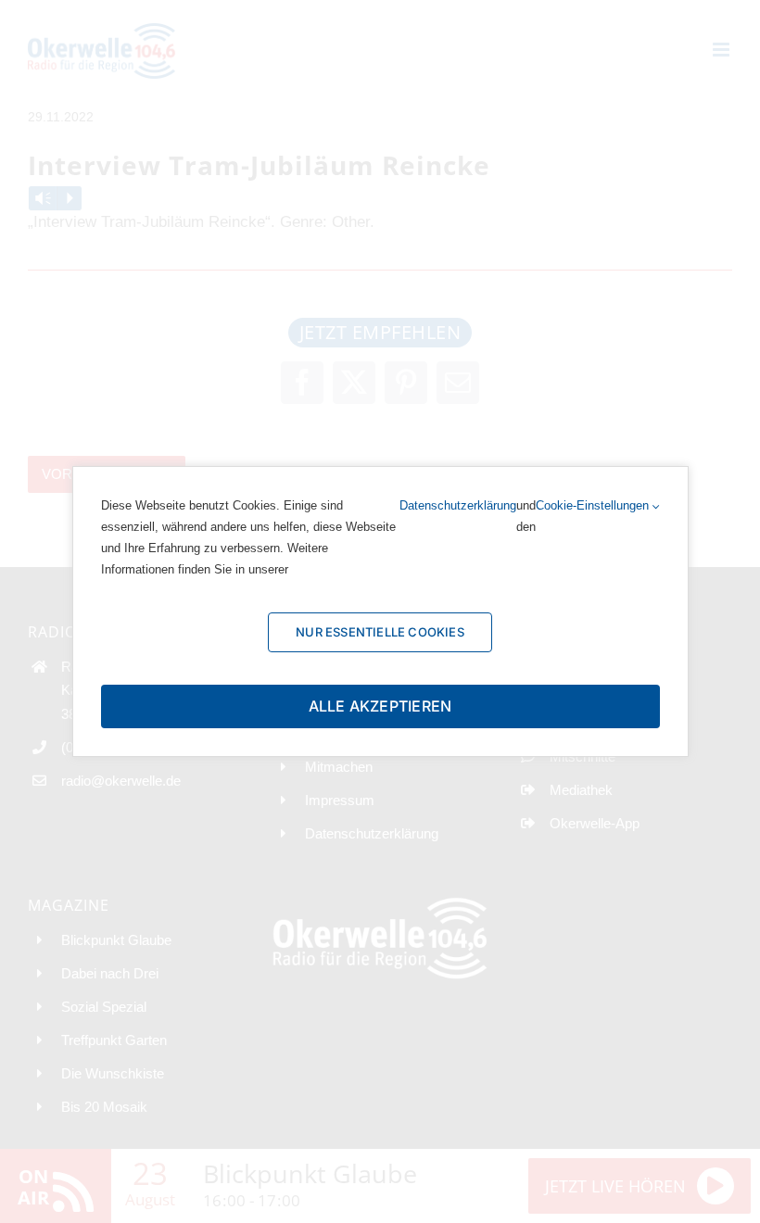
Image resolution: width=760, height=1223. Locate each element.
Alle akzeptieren (380, 706)
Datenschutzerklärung (457, 505)
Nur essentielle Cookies (380, 631)
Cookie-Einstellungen (594, 505)
